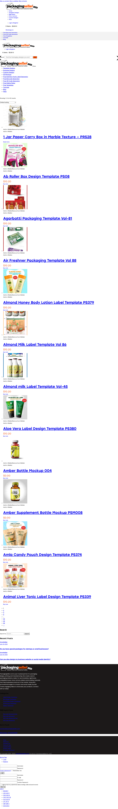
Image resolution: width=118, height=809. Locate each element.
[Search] (35, 57)
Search (2, 57)
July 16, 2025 (4, 644)
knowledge (3, 642)
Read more (6, 142)
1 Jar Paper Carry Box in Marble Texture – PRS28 (47, 137)
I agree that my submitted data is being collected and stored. (20, 784)
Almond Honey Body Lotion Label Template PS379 (48, 302)
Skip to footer (23, 1)
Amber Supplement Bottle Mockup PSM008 (43, 512)
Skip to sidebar (14, 1)
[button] (14, 129)
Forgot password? (5, 770)
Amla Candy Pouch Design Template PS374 (42, 554)
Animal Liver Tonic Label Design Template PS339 (47, 597)
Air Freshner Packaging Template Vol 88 (39, 260)
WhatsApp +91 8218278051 (8, 733)
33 (4, 619)
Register (5, 762)
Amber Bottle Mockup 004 (27, 470)
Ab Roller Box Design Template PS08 (36, 176)
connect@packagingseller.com (10, 729)
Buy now (5, 184)
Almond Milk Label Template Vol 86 (34, 344)
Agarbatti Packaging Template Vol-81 (37, 218)
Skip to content (4, 1)
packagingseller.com (22, 754)
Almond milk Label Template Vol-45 (35, 386)
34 (4, 621)
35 (4, 623)
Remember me (17, 770)
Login (4, 759)
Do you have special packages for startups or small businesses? (24, 649)
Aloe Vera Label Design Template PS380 (39, 428)
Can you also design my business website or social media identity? (25, 659)
